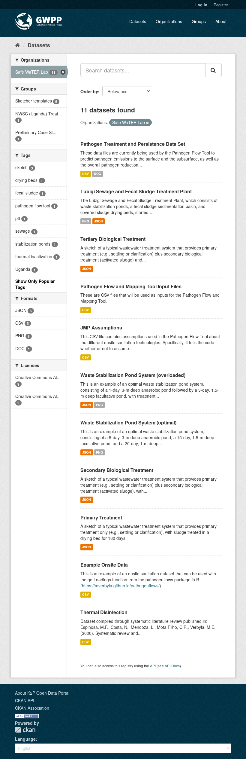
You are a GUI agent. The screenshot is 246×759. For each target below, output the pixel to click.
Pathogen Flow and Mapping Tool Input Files (131, 286)
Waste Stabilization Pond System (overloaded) (132, 375)
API (153, 665)
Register (221, 5)
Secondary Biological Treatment (116, 470)
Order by (89, 91)
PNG (85, 221)
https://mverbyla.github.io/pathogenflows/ (121, 586)
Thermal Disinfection (104, 612)
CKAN (25, 730)
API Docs (172, 665)
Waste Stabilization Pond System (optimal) (128, 422)
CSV (85, 173)
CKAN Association (32, 708)
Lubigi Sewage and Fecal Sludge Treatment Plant (136, 191)
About (220, 21)
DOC (97, 173)
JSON (98, 221)
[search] (214, 70)
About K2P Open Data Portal (42, 693)
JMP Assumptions (101, 327)
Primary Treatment (101, 517)
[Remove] (147, 122)
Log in (201, 5)
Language (25, 739)
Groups (199, 21)
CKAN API (24, 700)
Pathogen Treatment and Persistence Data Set (132, 143)
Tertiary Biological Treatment (113, 238)
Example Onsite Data (104, 564)
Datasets (137, 21)
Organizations (169, 21)
